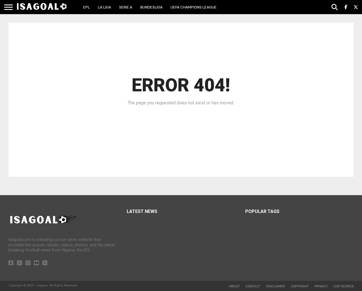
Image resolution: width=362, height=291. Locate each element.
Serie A (125, 7)
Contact (252, 286)
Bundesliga (151, 7)
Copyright (300, 286)
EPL (86, 7)
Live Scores (343, 286)
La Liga (104, 7)
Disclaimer (275, 286)
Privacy (321, 286)
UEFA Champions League (194, 7)
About (234, 286)
